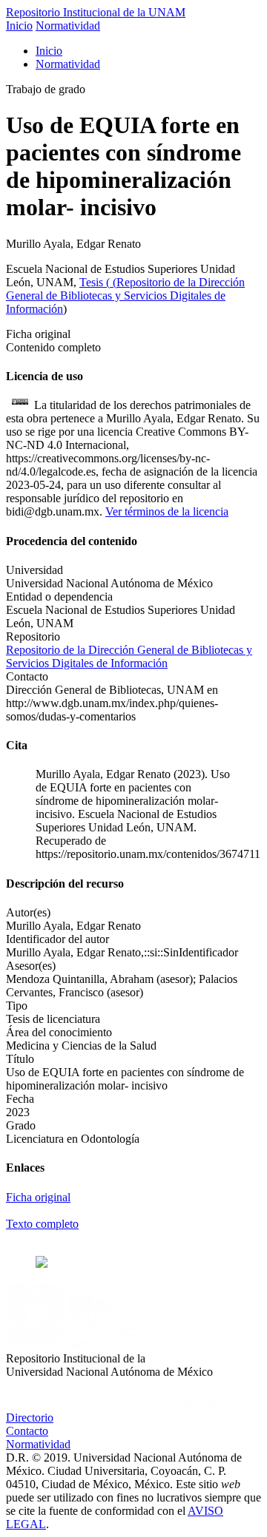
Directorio (29, 1417)
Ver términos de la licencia (166, 511)
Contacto (27, 1431)
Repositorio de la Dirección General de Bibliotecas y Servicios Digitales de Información (125, 295)
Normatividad (68, 25)
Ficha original (38, 1197)
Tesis (92, 282)
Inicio (19, 25)
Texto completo (42, 1223)
